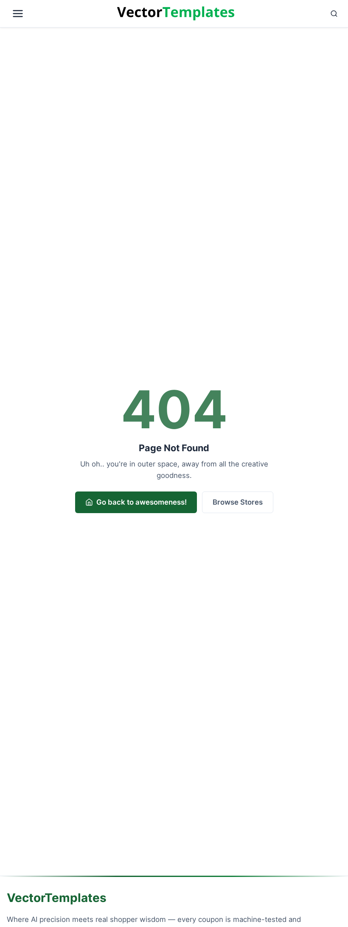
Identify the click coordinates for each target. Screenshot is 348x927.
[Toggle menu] (60, 14)
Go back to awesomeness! (141, 502)
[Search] (289, 13)
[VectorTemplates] (175, 13)
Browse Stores (238, 502)
